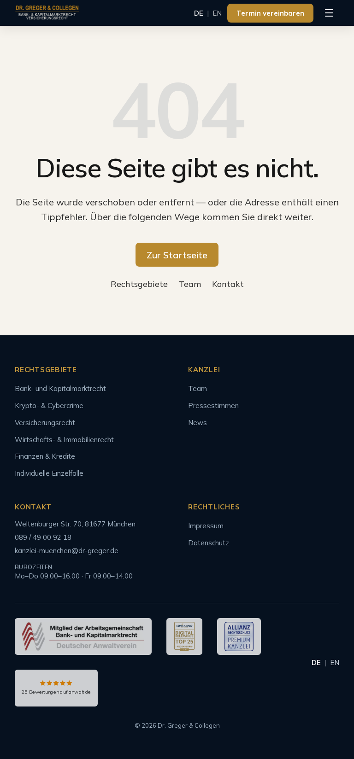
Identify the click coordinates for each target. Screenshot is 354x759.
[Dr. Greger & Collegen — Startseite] (47, 13)
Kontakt (228, 284)
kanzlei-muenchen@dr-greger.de (66, 550)
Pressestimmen (213, 405)
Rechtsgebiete (139, 284)
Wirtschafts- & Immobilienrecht (64, 439)
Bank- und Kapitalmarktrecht (60, 388)
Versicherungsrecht (45, 422)
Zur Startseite (177, 255)
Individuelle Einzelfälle (49, 473)
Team (190, 284)
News (197, 422)
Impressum (206, 525)
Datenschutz (208, 542)
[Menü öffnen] (329, 13)
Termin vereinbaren (270, 13)
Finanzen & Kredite (45, 456)
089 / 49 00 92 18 (43, 537)
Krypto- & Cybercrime (49, 405)
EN (217, 13)
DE (198, 13)
